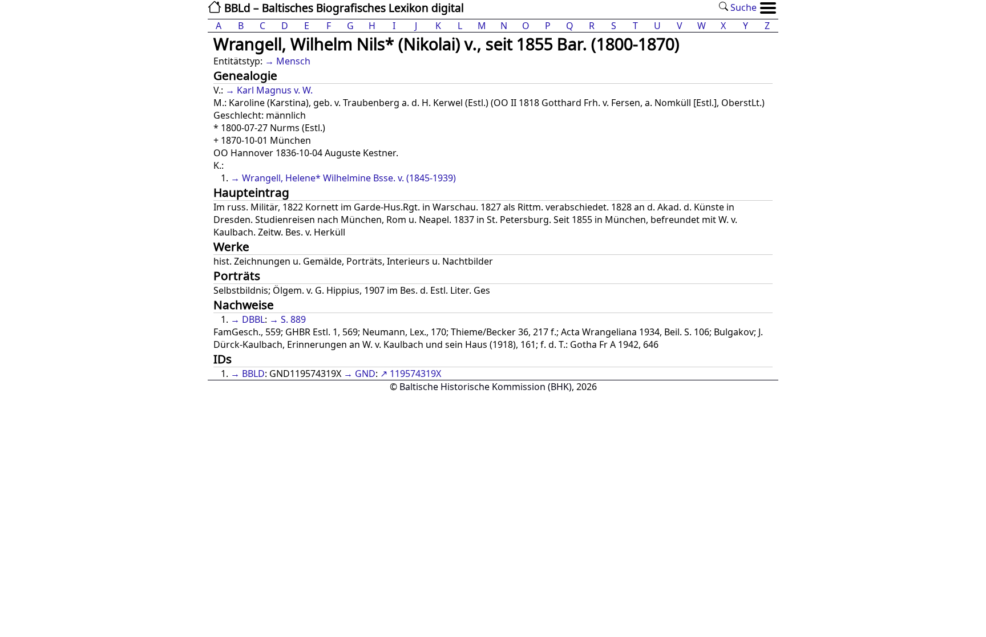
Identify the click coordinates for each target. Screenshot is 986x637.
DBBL (253, 319)
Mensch (293, 61)
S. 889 (293, 319)
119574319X (415, 373)
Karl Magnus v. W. (275, 90)
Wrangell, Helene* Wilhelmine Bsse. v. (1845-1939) (349, 178)
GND (365, 373)
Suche (742, 7)
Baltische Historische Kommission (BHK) (485, 386)
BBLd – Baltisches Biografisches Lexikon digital (342, 7)
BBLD (253, 373)
